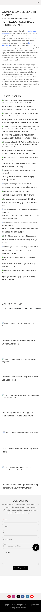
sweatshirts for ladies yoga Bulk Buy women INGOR (18, 265)
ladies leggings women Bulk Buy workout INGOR (17, 252)
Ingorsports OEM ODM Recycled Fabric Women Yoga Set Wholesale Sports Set (20, 121)
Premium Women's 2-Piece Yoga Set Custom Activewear (18, 342)
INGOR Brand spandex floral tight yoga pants (19, 241)
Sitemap (29, 608)
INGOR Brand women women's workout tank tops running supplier (20, 230)
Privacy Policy (21, 608)
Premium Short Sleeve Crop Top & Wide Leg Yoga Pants (20, 378)
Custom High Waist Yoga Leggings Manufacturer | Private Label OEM (17, 414)
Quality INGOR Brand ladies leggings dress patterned (19, 178)
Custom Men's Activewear (12, 308)
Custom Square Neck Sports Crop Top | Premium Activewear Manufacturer (20, 486)
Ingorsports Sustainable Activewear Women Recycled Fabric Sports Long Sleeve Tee (19, 108)
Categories (28, 308)
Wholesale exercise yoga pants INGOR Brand (19, 204)
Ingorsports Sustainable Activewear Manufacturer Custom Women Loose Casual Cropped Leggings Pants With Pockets (19, 152)
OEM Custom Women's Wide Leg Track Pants (20, 450)
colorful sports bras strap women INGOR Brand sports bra (20, 217)
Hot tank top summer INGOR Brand (18, 195)
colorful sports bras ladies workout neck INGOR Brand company (20, 165)
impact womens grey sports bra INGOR (19, 187)
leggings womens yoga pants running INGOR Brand (19, 278)
